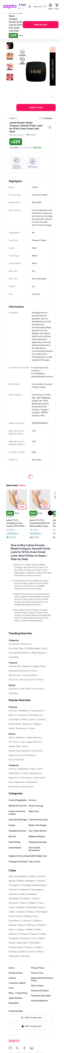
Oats (44, 648)
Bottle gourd (36, 715)
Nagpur (21, 929)
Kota (35, 916)
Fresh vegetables (16, 782)
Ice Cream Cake (16, 648)
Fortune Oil (37, 751)
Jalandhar (20, 912)
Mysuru (12, 929)
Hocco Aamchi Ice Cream (31, 679)
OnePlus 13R (15, 666)
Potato (24, 719)
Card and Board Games (19, 652)
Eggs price (13, 777)
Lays (22, 742)
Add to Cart (40, 24)
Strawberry (24, 710)
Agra (11, 876)
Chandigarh (14, 885)
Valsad (22, 951)
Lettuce (31, 728)
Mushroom (21, 728)
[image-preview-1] (9, 45)
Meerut (21, 925)
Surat (20, 947)
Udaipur (38, 947)
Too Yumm (13, 742)
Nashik (29, 929)
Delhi (22, 894)
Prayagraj (13, 938)
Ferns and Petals (16, 759)
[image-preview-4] (9, 77)
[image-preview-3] (9, 66)
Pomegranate (37, 710)
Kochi (19, 916)
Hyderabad (31, 907)
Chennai (12, 889)
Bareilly (12, 880)
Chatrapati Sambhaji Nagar (33, 885)
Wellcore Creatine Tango (33, 666)
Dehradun (13, 894)
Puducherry (24, 938)
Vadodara (13, 951)
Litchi (33, 671)
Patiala (42, 934)
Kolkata (27, 916)
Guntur (35, 898)
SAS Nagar (34, 943)
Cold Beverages (32, 648)
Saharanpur (22, 943)
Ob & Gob (13, 689)
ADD (22, 506)
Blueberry (27, 724)
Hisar (40, 903)
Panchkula (23, 934)
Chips (32, 769)
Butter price (14, 786)
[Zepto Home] (10, 6)
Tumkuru (28, 947)
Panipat (33, 934)
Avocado (13, 710)
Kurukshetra (14, 920)
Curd (39, 769)
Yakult (11, 737)
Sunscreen (26, 644)
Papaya (37, 724)
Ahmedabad (20, 876)
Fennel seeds (15, 724)
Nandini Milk (14, 746)
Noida (37, 929)
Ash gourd (23, 715)
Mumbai (41, 925)
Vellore (40, 951)
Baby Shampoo (39, 652)
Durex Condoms (27, 755)
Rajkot (42, 938)
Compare (47, 118)
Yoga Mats (13, 657)
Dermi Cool (37, 689)
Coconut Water (30, 675)
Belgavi (20, 880)
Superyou (13, 755)
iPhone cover (15, 675)
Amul (24, 746)
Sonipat (12, 947)
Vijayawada (14, 956)
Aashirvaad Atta (34, 737)
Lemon (32, 719)
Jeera (11, 728)
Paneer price (27, 786)
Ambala (31, 876)
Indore (41, 907)
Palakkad (13, 934)
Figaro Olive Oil (33, 742)
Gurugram (13, 903)
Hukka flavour (15, 773)
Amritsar (41, 876)
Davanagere (37, 889)
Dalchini (41, 719)
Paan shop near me (32, 773)
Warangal (25, 956)
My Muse (20, 737)
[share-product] (50, 127)
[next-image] (52, 97)
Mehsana (31, 925)
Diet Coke (13, 679)
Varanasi (31, 951)
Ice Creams (14, 644)
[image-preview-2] (9, 56)
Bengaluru (30, 880)
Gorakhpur (25, 898)
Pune (34, 938)
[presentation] (51, 97)
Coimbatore (23, 889)
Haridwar (32, 903)
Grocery (12, 769)
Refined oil (31, 782)
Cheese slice (26, 777)
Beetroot (13, 715)
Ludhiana (36, 920)
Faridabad (31, 894)
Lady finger (14, 719)
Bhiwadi (41, 880)
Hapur (23, 903)
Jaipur (11, 912)
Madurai (12, 925)
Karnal (12, 916)
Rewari (12, 943)
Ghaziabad (13, 898)
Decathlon (13, 693)
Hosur (11, 907)
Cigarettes (23, 769)
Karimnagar (41, 912)
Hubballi (20, 907)
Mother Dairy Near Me (19, 751)
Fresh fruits (39, 777)
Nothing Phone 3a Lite (19, 671)
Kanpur (30, 912)
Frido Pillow (25, 689)
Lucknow (26, 920)
